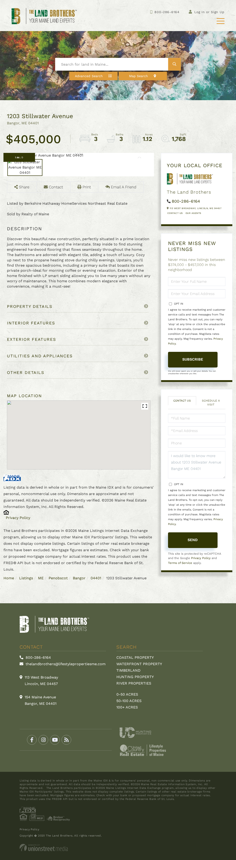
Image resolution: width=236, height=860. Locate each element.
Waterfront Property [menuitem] (139, 664)
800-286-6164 (166, 12)
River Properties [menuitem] (133, 683)
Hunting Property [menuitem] (135, 677)
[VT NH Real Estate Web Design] (118, 847)
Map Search (138, 76)
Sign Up (217, 12)
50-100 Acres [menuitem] (129, 701)
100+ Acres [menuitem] (127, 707)
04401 (96, 578)
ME (41, 578)
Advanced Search (89, 76)
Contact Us (175, 213)
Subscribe (192, 359)
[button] (174, 64)
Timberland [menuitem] (128, 670)
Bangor (79, 578)
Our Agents (193, 213)
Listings (26, 578)
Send (193, 540)
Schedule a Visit (211, 402)
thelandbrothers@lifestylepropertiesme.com (65, 664)
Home (8, 578)
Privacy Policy (18, 518)
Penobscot (58, 578)
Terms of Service (180, 563)
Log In (199, 12)
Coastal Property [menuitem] (135, 657)
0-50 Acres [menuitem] (127, 694)
